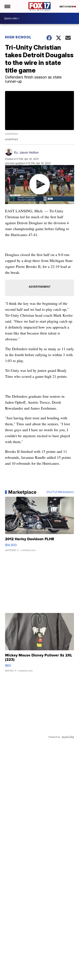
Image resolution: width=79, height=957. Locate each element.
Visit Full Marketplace (60, 492)
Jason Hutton (29, 152)
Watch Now (66, 6)
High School (18, 37)
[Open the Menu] (7, 6)
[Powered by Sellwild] (68, 737)
